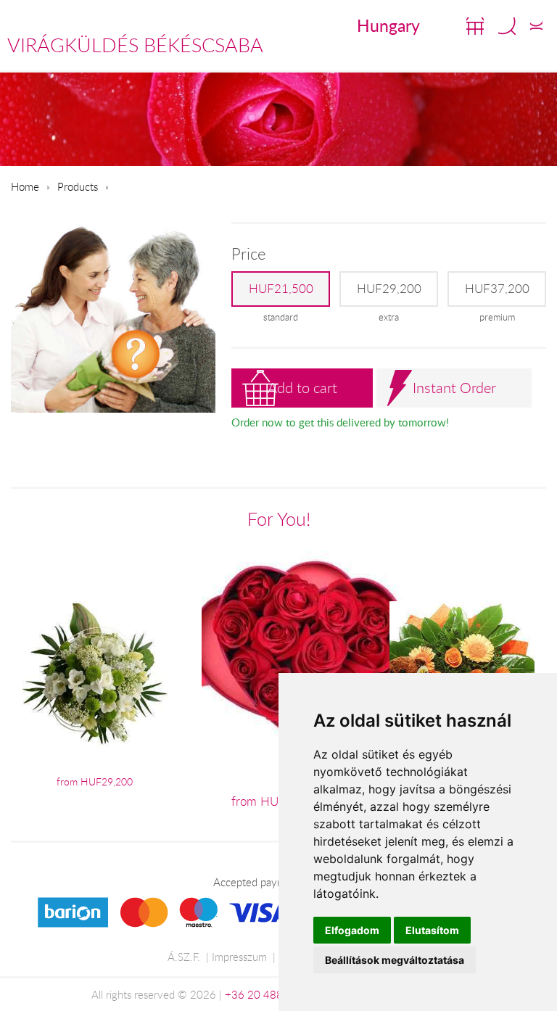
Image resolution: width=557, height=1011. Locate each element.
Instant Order (454, 387)
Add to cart (302, 387)
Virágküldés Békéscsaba (135, 45)
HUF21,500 (281, 289)
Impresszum (239, 956)
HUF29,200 (389, 289)
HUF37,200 (497, 289)
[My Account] (536, 26)
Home (25, 186)
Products (77, 186)
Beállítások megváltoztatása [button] (394, 960)
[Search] (507, 26)
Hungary (388, 25)
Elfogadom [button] (352, 930)
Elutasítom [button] (432, 930)
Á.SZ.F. (184, 956)
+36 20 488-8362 (269, 994)
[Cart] (475, 26)
